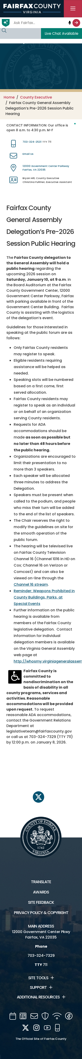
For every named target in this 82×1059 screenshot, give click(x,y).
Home (9, 97)
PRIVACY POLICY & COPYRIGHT (41, 912)
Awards (41, 892)
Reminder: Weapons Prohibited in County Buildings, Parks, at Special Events (44, 597)
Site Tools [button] (38, 978)
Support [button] (38, 987)
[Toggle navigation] (73, 8)
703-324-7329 (41, 955)
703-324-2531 (32, 142)
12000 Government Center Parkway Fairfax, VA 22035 (46, 168)
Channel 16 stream (31, 584)
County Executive (36, 97)
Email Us (28, 154)
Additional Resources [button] (38, 997)
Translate (41, 882)
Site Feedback (41, 902)
